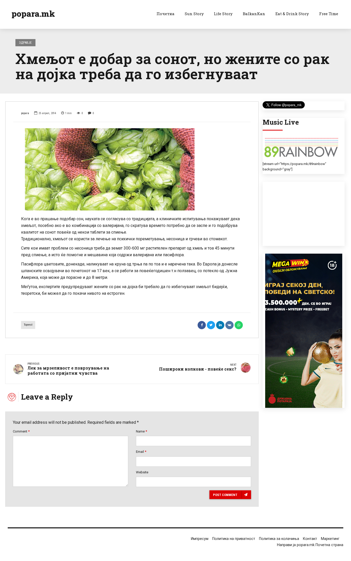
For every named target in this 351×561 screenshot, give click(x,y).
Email (141, 452)
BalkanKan (254, 13)
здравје (25, 42)
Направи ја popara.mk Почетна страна (310, 545)
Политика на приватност (233, 539)
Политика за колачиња (279, 539)
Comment (21, 431)
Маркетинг (330, 539)
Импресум (199, 539)
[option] (132, 169)
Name (141, 431)
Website (142, 472)
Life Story (223, 13)
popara (25, 113)
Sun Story (194, 13)
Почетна (165, 13)
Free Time (328, 13)
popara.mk (33, 13)
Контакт (310, 539)
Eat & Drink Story (292, 13)
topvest (28, 324)
